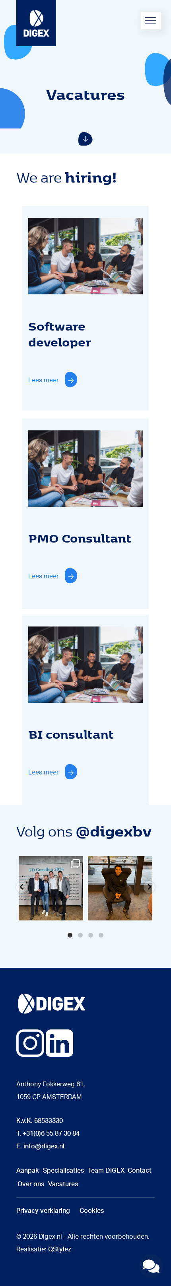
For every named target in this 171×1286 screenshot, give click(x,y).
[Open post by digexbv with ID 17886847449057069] (120, 888)
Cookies (92, 1211)
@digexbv (114, 830)
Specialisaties (63, 1170)
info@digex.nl (43, 1146)
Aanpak (27, 1170)
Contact (140, 1170)
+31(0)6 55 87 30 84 (51, 1133)
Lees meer (43, 380)
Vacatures (63, 1184)
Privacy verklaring (43, 1211)
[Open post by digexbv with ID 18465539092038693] (51, 888)
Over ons (30, 1184)
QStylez (59, 1249)
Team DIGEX (106, 1170)
